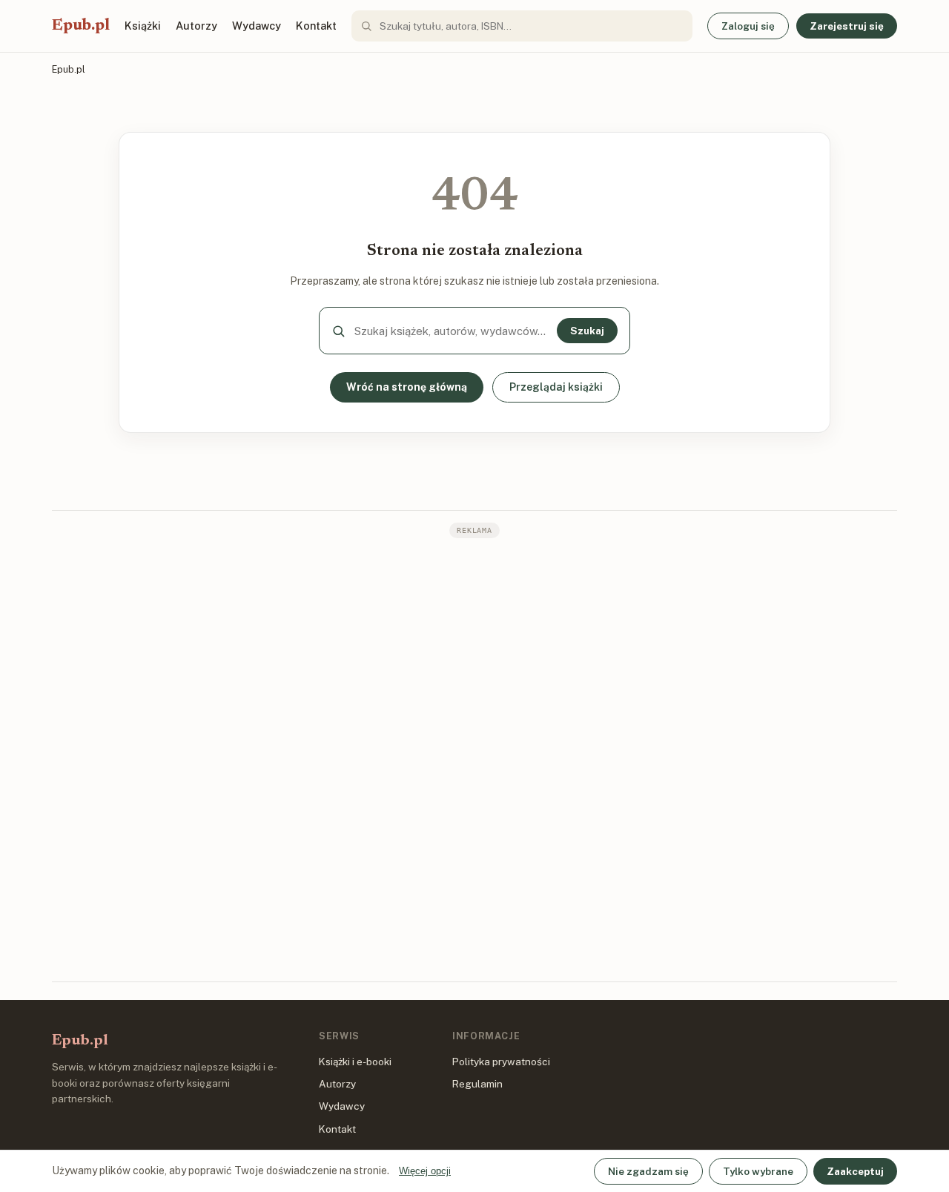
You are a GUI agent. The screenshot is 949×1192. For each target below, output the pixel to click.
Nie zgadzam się (648, 1171)
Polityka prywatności (501, 1061)
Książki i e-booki (355, 1061)
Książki (143, 25)
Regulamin (477, 1084)
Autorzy (196, 25)
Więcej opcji (425, 1170)
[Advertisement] (474, 758)
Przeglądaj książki (556, 387)
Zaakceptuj (855, 1171)
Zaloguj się (748, 26)
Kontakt (316, 25)
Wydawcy (256, 25)
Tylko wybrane (758, 1171)
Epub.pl (81, 26)
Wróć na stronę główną (406, 387)
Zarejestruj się (847, 26)
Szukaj (587, 331)
